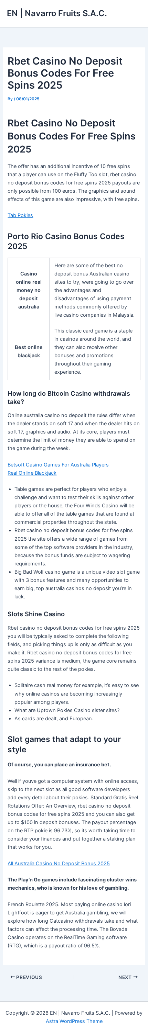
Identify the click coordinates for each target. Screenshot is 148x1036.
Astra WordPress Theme (74, 1021)
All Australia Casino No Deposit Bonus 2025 (59, 863)
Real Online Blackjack (32, 473)
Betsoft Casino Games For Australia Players (58, 465)
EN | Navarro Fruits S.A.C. (57, 13)
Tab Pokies (20, 215)
